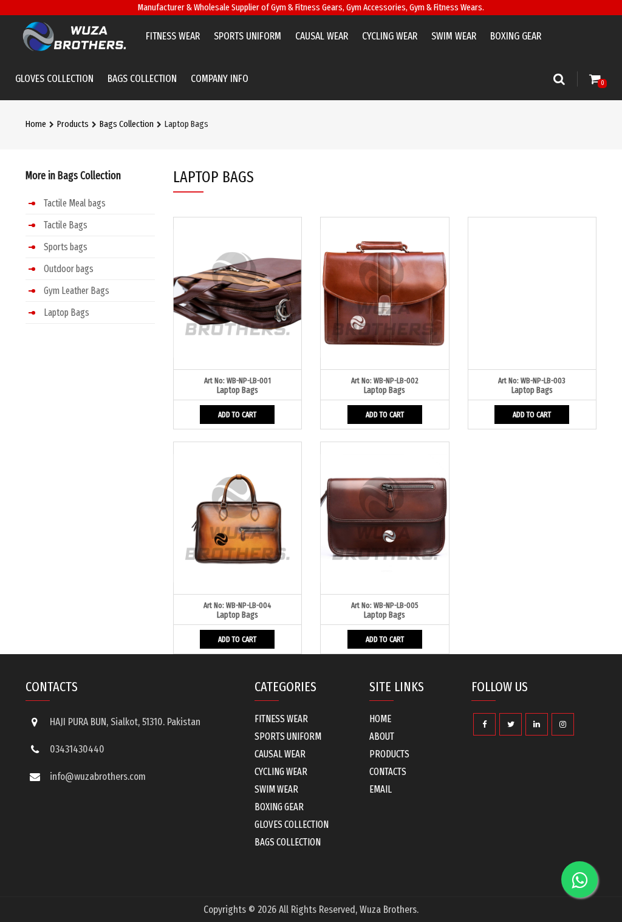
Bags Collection (142, 78)
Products (73, 123)
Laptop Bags (66, 312)
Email (380, 789)
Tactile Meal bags (75, 203)
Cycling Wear (389, 36)
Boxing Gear (515, 36)
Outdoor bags (69, 269)
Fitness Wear (173, 36)
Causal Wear (321, 36)
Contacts (387, 771)
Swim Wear (453, 36)
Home (36, 123)
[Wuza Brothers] (74, 36)
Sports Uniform (247, 36)
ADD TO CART (237, 414)
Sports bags (65, 247)
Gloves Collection (54, 78)
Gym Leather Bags (76, 290)
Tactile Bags (65, 225)
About (381, 736)
